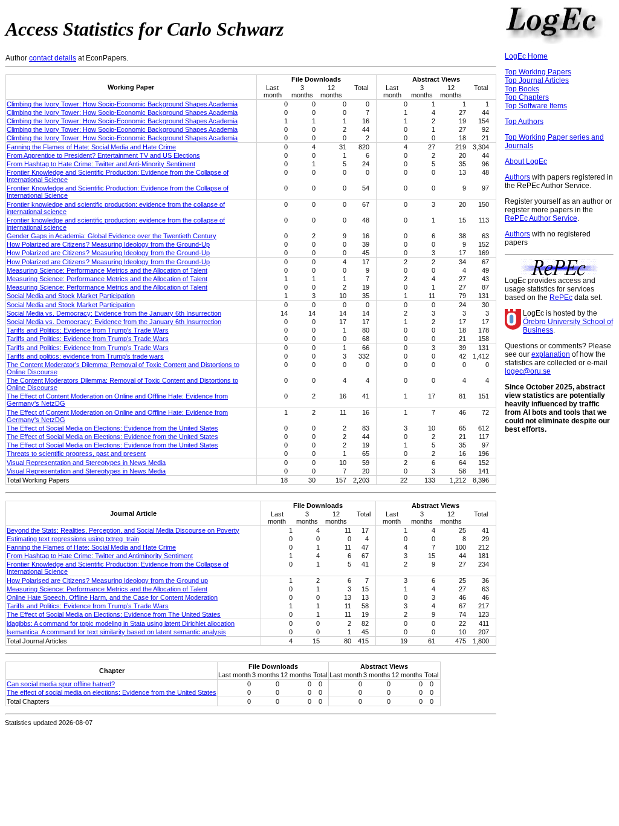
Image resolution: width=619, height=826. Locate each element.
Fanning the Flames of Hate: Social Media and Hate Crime (91, 147)
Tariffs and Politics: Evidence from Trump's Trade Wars (88, 330)
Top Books (522, 89)
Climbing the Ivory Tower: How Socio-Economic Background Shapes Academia (122, 104)
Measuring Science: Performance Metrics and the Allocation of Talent (107, 270)
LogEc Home (526, 56)
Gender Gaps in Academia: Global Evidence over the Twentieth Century (111, 235)
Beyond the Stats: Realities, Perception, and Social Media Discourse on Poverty (123, 530)
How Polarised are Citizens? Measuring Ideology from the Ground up (107, 580)
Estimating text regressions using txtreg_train (73, 538)
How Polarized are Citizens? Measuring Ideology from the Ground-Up (108, 244)
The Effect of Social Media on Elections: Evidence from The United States (114, 614)
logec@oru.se (528, 371)
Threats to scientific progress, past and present (76, 453)
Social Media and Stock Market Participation (71, 295)
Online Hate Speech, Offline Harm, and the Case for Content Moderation (112, 597)
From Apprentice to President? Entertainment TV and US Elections (103, 155)
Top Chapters (527, 97)
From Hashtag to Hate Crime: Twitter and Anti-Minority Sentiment (101, 163)
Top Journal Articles (537, 80)
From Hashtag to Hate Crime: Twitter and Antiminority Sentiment (100, 555)
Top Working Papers (538, 72)
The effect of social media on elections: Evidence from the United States (111, 692)
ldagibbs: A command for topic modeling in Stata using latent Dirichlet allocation (121, 623)
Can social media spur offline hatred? (61, 684)
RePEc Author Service (541, 218)
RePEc (560, 297)
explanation (550, 354)
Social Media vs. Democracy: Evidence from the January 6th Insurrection (114, 313)
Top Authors (524, 121)
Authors (517, 177)
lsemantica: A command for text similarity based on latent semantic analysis (116, 632)
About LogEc (526, 161)
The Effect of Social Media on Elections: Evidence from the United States (112, 428)
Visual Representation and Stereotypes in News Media (86, 462)
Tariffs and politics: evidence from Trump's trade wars (85, 356)
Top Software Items (536, 106)
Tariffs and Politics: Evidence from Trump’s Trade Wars (88, 338)
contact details (52, 58)
